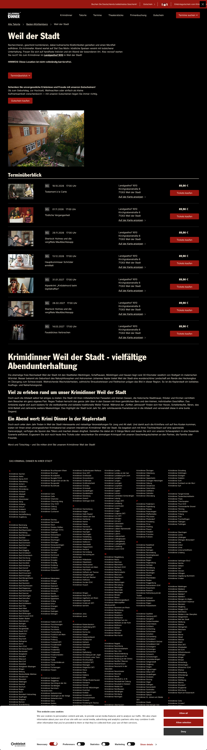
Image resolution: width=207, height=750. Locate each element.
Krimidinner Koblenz (81, 675)
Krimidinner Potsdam (144, 532)
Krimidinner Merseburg (114, 585)
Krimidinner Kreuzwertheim (84, 698)
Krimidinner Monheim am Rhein (117, 607)
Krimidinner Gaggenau (50, 681)
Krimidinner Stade (143, 702)
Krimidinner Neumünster (114, 671)
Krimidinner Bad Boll (17, 538)
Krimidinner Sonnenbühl (146, 687)
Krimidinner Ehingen (49, 581)
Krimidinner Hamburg (81, 519)
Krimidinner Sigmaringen (146, 669)
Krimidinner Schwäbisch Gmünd (149, 641)
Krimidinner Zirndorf (176, 703)
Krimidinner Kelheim (81, 642)
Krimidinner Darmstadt (50, 522)
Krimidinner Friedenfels (50, 650)
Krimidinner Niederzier (114, 686)
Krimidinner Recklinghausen (147, 555)
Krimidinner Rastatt (144, 547)
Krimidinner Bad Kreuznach (20, 573)
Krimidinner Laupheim (113, 486)
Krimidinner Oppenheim (145, 478)
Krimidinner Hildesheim (82, 559)
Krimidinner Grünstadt (81, 488)
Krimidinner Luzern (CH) (114, 549)
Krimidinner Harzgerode (82, 529)
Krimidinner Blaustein (17, 679)
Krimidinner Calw (48, 494)
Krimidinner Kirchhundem (83, 660)
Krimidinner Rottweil (144, 598)
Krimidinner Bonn (16, 692)
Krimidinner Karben (80, 629)
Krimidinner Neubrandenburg (116, 654)
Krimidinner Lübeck (112, 531)
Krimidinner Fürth (48, 665)
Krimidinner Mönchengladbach (117, 600)
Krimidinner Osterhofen (145, 488)
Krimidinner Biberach (17, 659)
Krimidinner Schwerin (145, 654)
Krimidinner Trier (175, 516)
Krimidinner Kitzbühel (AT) (83, 662)
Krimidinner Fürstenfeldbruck (52, 662)
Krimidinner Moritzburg (114, 610)
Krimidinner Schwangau (146, 649)
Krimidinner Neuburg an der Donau (118, 659)
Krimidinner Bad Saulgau (19, 601)
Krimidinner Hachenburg (82, 509)
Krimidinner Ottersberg (145, 496)
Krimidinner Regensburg (146, 563)
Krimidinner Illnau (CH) (82, 595)
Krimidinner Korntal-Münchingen (86, 688)
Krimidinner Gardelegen (50, 686)
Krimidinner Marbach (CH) (115, 567)
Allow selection (183, 722)
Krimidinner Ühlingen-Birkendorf (181, 540)
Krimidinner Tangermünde (178, 494)
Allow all (183, 713)
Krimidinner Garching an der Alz (53, 683)
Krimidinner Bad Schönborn (20, 603)
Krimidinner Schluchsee (145, 631)
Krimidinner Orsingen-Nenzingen (149, 481)
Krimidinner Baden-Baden (19, 618)
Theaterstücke (115, 15)
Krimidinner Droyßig (49, 563)
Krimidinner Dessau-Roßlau (52, 527)
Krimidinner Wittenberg (177, 672)
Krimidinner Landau (112, 470)
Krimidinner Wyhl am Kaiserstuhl (181, 693)
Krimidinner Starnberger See (147, 705)
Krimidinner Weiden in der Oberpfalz (182, 614)
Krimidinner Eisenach (49, 586)
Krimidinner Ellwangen (50, 588)
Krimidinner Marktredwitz (115, 572)
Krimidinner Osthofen (144, 493)
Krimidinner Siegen (144, 667)
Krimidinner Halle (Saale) (83, 514)
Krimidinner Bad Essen (18, 548)
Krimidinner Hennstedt (82, 544)
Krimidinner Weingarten (177, 627)
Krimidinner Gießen (48, 703)
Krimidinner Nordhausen (114, 689)
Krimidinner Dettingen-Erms (52, 530)
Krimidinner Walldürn (176, 597)
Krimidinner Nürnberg (113, 694)
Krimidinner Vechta (175, 563)
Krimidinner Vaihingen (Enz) (179, 561)
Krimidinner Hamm (80, 522)
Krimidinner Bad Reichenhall (20, 591)
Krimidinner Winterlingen (178, 665)
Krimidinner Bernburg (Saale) (20, 649)
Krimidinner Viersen (176, 571)
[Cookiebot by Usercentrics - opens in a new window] (18, 744)
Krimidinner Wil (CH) (176, 650)
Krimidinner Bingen (16, 669)
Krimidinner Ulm (174, 542)
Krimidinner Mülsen (112, 628)
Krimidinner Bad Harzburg (19, 558)
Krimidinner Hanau (80, 524)
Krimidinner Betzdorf (17, 656)
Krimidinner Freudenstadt (51, 645)
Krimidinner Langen (112, 481)
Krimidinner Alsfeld (16, 497)
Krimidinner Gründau (81, 486)
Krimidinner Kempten (81, 647)
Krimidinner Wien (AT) (177, 645)
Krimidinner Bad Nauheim (19, 583)
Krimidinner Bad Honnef (18, 568)
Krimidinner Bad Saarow (19, 593)
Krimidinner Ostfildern (145, 491)
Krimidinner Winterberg (177, 662)
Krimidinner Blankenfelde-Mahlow (22, 674)
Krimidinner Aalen (16, 476)
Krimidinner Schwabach (146, 639)
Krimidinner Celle (48, 496)
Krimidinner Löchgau (113, 518)
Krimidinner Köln (79, 677)
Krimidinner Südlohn (176, 478)
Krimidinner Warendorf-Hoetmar (181, 602)
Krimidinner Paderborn (145, 504)
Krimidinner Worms (176, 682)
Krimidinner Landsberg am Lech (117, 475)
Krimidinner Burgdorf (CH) (51, 478)
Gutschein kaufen (20, 100)
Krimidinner (66, 15)
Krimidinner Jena (79, 614)
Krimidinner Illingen (80, 593)
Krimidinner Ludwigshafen (115, 544)
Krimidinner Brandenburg (19, 704)
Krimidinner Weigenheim (178, 617)
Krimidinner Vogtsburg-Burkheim (181, 576)
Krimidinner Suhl (175, 481)
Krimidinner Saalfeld (144, 614)
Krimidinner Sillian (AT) (145, 672)
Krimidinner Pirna (143, 524)
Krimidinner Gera (48, 701)
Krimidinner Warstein (176, 604)
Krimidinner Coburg (49, 506)
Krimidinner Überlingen (177, 532)
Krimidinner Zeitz (175, 701)
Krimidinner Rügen (143, 603)
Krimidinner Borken (17, 702)
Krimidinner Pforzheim (145, 516)
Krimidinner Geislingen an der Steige (55, 696)
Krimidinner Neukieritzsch (115, 664)
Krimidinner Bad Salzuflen (19, 598)
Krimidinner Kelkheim (81, 645)
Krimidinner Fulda (48, 660)
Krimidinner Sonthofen (145, 689)
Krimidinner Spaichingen (146, 692)
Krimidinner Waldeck (176, 589)
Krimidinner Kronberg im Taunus (86, 703)
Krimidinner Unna (175, 547)
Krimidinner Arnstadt (17, 512)
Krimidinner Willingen (176, 655)
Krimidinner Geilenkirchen (51, 693)
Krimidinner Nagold (112, 643)
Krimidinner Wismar (176, 670)
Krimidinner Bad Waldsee (19, 611)
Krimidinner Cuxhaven (50, 511)
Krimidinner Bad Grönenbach (20, 555)
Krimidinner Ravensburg (146, 552)
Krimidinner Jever (80, 616)
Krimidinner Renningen (145, 570)
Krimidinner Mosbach (113, 613)
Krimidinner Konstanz (81, 682)
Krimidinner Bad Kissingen (19, 570)
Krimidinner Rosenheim (145, 588)
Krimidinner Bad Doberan (19, 540)
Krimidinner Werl (175, 632)
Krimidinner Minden (112, 595)
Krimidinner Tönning (176, 509)
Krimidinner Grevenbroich (83, 478)
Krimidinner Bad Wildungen (20, 613)
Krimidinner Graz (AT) (81, 473)
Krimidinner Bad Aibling (18, 527)
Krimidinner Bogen (16, 689)
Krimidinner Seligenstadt (146, 662)
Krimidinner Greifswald (82, 475)
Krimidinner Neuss (112, 676)
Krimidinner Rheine (144, 575)
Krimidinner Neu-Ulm (113, 651)
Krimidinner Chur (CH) (50, 504)
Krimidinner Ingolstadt (81, 600)
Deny (183, 731)
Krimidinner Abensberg (18, 481)
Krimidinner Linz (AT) (113, 516)
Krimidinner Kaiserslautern (83, 624)
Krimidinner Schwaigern (146, 647)
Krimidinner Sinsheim (144, 677)
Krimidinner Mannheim (114, 565)
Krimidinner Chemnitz (49, 499)
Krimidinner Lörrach (113, 521)
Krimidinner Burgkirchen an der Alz (55, 481)
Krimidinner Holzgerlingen (83, 575)
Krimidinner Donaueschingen (52, 545)
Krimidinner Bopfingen (18, 697)
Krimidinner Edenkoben (50, 578)
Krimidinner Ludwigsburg (115, 541)
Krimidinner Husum (80, 585)
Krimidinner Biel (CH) (17, 661)
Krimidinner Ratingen (144, 550)
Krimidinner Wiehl (175, 642)
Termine (97, 15)
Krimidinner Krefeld (80, 693)
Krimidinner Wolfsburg (177, 680)
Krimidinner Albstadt (17, 494)
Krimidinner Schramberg (146, 636)
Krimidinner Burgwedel (50, 483)
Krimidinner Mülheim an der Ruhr (118, 623)
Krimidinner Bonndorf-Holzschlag (22, 694)
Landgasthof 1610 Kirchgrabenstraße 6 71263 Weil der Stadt (130, 189)
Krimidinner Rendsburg (145, 568)
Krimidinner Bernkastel (18, 651)
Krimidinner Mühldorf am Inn (116, 620)
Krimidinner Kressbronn (82, 695)
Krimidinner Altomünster (19, 499)
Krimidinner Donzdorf (49, 550)
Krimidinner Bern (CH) (18, 646)
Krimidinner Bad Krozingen (20, 575)
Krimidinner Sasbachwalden (147, 621)
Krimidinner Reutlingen (145, 573)
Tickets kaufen (184, 193)
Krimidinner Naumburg (114, 646)
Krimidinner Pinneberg (145, 522)
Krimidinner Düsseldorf (50, 570)
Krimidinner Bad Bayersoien (20, 530)
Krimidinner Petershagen (146, 511)
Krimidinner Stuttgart (176, 475)
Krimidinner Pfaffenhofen (146, 514)
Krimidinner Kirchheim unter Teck (86, 657)
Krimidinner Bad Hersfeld (19, 563)
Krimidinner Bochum (17, 687)
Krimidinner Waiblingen (177, 586)
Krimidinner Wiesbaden (177, 647)
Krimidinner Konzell (80, 685)
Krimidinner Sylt (174, 486)
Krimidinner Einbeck (49, 583)
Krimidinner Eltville (48, 593)
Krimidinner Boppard (17, 699)
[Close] (203, 4)
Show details (146, 744)
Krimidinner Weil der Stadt (178, 619)
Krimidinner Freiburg (49, 640)
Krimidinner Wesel (175, 637)
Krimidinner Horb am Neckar (84, 577)
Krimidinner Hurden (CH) (83, 582)
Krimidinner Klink (79, 672)
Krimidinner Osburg (144, 483)
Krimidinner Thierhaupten (178, 501)
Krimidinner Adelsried (17, 486)
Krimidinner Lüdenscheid (114, 536)
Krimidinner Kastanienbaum (84, 637)
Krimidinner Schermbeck (146, 624)
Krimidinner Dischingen (50, 540)
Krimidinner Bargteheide (19, 629)
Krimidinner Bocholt (17, 684)
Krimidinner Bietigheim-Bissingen (22, 666)
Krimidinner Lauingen (113, 483)
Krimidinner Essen (48, 609)
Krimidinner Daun (48, 525)
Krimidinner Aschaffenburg (20, 514)
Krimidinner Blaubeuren (18, 677)
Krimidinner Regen (143, 560)
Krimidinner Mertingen (114, 587)
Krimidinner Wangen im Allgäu (180, 599)
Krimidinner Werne (175, 634)
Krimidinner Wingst (175, 657)
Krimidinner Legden (112, 491)
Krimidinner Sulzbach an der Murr (181, 483)
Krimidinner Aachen (17, 474)
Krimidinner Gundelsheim (83, 493)
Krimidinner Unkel (175, 545)
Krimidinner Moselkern (114, 615)
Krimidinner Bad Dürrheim (19, 545)
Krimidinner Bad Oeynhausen (20, 586)
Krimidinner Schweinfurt (146, 652)
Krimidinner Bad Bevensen (19, 535)
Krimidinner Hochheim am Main (85, 567)
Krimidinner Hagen (80, 511)
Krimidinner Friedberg (49, 647)
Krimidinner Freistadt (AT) (51, 642)
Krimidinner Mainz (112, 559)
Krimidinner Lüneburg (113, 546)
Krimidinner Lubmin (112, 534)
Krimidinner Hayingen (81, 532)
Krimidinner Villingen (176, 573)
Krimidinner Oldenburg (145, 473)
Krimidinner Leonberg (113, 503)
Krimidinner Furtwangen (50, 667)
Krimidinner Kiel (79, 650)
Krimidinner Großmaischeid (84, 483)
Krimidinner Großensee (82, 481)
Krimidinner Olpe (143, 475)
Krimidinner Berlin (16, 644)
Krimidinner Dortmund (50, 555)
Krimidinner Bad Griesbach (20, 553)
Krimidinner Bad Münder (19, 581)
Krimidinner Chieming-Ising (52, 501)
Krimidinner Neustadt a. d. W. (116, 679)
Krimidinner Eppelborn (50, 596)
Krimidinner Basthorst (17, 634)
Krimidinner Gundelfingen (83, 491)
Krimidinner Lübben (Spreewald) (117, 529)
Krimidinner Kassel (80, 634)
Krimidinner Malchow (113, 562)
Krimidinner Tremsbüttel (178, 511)
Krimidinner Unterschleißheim (180, 550)
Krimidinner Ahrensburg (18, 489)
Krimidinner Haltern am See (84, 516)
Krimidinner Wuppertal (177, 688)
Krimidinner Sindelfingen (146, 674)
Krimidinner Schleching (145, 629)
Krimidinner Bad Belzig (18, 533)
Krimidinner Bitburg (17, 672)
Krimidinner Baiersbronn (19, 621)
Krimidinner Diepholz (49, 532)
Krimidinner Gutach (80, 498)
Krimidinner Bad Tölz (17, 606)
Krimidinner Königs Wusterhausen (86, 680)
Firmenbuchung (138, 15)
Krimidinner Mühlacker (114, 618)
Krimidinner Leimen (112, 493)
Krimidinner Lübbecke (113, 526)
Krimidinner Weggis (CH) (178, 609)
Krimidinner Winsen (176, 660)
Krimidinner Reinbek (144, 565)
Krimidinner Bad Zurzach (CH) (21, 616)
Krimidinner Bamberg (17, 626)
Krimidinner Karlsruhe (81, 632)
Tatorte (82, 15)
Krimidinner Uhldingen (177, 537)
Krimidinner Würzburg (177, 690)
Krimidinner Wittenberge (178, 675)
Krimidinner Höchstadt (82, 570)
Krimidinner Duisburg (49, 565)
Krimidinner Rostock (144, 590)
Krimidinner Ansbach (17, 509)
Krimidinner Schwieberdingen (148, 659)
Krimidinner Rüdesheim (145, 600)
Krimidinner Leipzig (112, 498)
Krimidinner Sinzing (144, 679)
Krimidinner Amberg (17, 504)
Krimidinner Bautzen (17, 636)
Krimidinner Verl (174, 568)
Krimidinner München (113, 630)
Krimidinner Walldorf (176, 594)
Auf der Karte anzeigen (131, 196)
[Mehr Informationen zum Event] (20, 191)
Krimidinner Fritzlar (48, 657)
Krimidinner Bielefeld (17, 664)
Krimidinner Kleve (80, 670)
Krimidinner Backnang (18, 525)
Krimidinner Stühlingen (177, 473)
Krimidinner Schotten (144, 634)
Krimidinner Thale (175, 499)
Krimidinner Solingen (144, 684)
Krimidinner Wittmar (176, 677)
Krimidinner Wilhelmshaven (179, 652)
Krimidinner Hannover (81, 527)
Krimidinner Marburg (113, 570)
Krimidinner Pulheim (144, 537)
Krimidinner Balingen (17, 623)
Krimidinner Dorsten (49, 552)
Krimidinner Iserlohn (81, 606)
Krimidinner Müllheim (113, 625)
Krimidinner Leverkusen (114, 506)
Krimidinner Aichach (17, 491)
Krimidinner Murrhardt (114, 635)
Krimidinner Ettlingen (49, 614)
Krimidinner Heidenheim (82, 539)
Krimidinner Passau (144, 509)
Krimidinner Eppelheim (50, 599)
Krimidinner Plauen (144, 529)
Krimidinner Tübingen (176, 522)
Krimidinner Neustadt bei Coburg (118, 681)
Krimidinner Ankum (17, 507)
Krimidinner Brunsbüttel (50, 475)
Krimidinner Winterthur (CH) (179, 667)
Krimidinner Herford (81, 549)
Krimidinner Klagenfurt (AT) (83, 667)
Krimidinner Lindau (112, 508)
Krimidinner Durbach (49, 568)
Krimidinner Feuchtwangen (52, 624)
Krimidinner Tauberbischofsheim (181, 496)
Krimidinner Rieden (144, 580)
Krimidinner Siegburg (144, 664)
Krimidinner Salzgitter (145, 619)
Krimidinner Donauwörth (51, 547)
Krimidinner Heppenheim (83, 547)
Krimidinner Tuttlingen (177, 524)
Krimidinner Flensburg (50, 627)
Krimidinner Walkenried (177, 591)
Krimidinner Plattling (144, 527)
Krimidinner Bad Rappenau (19, 588)
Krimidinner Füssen (48, 670)
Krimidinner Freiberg (49, 637)
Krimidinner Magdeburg (114, 557)
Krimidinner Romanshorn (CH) (148, 585)
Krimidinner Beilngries (18, 641)
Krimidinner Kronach (81, 700)
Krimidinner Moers (112, 597)
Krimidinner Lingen (112, 511)
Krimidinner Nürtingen (113, 697)
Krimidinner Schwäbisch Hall (147, 644)
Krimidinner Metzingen (114, 592)
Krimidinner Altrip (16, 502)
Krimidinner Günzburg (81, 496)
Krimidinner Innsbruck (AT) (83, 603)
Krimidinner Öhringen (144, 470)
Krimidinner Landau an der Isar (117, 473)
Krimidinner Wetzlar (176, 640)
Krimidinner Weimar (176, 624)
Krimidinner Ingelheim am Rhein (85, 598)
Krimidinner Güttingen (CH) (83, 501)
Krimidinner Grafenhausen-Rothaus (87, 470)
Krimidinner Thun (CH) (177, 504)
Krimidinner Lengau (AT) (114, 501)
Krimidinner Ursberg (176, 552)
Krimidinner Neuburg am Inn (116, 656)
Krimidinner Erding (48, 601)
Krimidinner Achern (17, 484)
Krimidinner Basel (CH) (18, 631)
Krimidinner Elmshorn (49, 591)
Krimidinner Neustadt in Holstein (117, 684)
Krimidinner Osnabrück (145, 486)
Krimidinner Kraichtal (81, 690)
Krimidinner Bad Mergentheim (21, 578)
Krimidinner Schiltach (145, 626)
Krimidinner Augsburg (17, 517)
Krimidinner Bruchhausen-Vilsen (54, 470)
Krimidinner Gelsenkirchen (51, 698)
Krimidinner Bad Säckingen (20, 596)
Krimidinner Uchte (175, 535)
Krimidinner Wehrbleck (177, 612)
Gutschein (123, 4)
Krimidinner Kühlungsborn (83, 705)
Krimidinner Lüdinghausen (115, 539)
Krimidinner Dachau (49, 520)
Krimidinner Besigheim (18, 654)
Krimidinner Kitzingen (81, 665)
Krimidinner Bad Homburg (19, 565)
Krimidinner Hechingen (82, 534)
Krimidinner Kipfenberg (82, 652)
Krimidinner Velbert (176, 566)
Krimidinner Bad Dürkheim (19, 543)
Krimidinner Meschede (114, 590)
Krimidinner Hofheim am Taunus (85, 572)
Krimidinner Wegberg (176, 607)
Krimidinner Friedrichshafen (52, 655)
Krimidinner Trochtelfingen (179, 519)
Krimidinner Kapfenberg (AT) (84, 627)
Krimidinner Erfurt (48, 604)
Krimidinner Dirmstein (49, 537)
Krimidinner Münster (113, 633)
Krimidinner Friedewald (50, 652)
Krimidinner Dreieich (49, 557)
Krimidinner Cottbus (49, 509)
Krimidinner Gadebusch (50, 678)
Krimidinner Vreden (176, 578)
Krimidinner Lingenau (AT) (115, 513)
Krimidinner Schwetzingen (147, 657)
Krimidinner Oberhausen (114, 705)
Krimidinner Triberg (176, 514)
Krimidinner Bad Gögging (19, 550)
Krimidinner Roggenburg (146, 583)
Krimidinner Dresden (49, 560)
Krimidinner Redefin (144, 557)
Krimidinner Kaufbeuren (82, 640)
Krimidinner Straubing (177, 470)
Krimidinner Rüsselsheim (146, 606)
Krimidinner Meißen (112, 580)
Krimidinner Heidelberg (82, 537)
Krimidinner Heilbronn (81, 542)
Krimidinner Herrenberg (82, 552)
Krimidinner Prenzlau (144, 534)
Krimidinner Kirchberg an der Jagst (87, 655)
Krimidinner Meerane (113, 575)
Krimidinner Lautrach (113, 488)
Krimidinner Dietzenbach (51, 535)
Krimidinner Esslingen (49, 611)
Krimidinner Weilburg (176, 622)
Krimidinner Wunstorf (176, 685)
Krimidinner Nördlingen (114, 691)
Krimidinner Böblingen (18, 682)
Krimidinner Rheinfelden (146, 578)
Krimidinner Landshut (113, 478)
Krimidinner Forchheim (50, 629)
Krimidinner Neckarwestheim (116, 648)
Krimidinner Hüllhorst (81, 580)
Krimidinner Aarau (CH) (18, 479)
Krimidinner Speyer (144, 695)
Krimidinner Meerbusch (114, 577)
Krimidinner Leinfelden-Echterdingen (119, 496)
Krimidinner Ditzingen (49, 542)
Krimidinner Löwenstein (114, 524)
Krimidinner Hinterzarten (83, 565)
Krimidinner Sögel (143, 682)
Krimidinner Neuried (113, 674)
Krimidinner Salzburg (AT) (146, 616)
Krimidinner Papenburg (145, 506)
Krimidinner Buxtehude (50, 486)
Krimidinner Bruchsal (49, 473)
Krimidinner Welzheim (177, 629)
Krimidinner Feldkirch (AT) (51, 622)
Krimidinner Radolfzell (145, 545)
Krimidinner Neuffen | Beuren (116, 661)
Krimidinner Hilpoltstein (82, 562)
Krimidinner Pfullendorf (145, 519)
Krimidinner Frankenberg (51, 632)
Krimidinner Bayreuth (17, 639)
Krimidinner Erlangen (49, 606)
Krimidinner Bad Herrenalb (19, 560)
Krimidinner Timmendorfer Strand (181, 506)
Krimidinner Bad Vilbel (18, 608)
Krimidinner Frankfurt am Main (53, 634)
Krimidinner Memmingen (114, 582)
